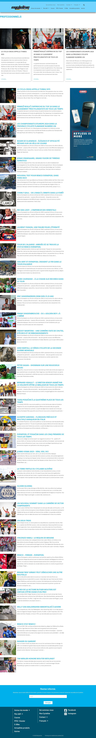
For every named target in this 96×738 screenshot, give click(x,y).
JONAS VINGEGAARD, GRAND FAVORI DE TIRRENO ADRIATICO (38, 159)
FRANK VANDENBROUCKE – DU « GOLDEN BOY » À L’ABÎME (38, 314)
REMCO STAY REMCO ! (26, 624)
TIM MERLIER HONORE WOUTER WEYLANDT (36, 658)
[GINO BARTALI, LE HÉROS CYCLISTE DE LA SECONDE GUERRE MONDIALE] (8, 354)
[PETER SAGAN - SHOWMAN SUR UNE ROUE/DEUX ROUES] (8, 371)
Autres (83, 8)
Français (76, 4)
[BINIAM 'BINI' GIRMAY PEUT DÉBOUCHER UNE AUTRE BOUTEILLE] (8, 579)
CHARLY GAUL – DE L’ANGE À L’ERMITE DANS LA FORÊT (40, 193)
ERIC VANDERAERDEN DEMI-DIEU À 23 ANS (35, 296)
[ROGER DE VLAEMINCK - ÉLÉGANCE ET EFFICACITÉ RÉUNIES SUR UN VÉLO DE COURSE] (8, 147)
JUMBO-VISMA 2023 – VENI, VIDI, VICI (33, 451)
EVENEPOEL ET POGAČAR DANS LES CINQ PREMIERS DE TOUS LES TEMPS (40, 435)
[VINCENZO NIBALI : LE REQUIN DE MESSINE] (8, 544)
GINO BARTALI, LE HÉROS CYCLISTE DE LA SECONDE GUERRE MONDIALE (39, 349)
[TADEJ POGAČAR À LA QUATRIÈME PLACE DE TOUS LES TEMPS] (8, 406)
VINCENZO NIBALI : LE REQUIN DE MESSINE (35, 538)
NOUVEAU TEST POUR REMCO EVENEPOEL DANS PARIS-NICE (37, 176)
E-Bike (66, 8)
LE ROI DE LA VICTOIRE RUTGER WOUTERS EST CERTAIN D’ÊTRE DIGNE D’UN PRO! (36, 590)
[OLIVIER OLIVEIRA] (8, 492)
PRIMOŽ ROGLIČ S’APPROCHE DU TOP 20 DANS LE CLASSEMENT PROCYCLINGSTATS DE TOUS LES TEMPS (48, 55)
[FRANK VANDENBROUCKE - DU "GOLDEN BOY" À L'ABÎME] (8, 319)
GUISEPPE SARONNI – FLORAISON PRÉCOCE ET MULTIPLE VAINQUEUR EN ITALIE (37, 418)
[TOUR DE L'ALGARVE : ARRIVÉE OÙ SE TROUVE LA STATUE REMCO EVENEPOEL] (8, 250)
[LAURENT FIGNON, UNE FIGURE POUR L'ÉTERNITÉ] (8, 233)
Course (53, 8)
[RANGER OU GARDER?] (8, 647)
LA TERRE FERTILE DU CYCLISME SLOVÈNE (34, 469)
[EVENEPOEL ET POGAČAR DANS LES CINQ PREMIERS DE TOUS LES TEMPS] (8, 440)
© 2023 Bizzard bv (37, 735)
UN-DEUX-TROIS (24, 520)
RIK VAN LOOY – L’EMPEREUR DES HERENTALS (36, 210)
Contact (68, 4)
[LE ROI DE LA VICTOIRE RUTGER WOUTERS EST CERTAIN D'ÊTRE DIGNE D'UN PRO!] (8, 595)
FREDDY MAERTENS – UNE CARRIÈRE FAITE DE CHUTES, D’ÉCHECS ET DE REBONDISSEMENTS (40, 332)
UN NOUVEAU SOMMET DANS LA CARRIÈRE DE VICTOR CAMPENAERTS (40, 504)
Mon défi (45, 8)
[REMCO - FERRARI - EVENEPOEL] (8, 561)
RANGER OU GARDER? (26, 641)
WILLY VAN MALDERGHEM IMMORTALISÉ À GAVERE (39, 607)
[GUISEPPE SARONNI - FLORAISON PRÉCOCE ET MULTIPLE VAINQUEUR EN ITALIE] (8, 423)
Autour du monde (35, 8)
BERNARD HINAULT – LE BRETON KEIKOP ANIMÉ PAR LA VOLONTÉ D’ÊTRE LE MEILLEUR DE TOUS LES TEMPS (40, 383)
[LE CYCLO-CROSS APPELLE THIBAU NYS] (15, 38)
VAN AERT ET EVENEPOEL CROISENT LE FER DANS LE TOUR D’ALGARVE (39, 263)
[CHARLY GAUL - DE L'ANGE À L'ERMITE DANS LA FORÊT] (8, 199)
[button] (83, 5)
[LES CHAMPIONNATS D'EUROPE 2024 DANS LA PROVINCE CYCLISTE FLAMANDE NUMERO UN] (80, 38)
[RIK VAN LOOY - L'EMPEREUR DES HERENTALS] (8, 216)
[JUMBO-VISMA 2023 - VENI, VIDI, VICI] (8, 457)
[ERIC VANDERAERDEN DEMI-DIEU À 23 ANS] (8, 302)
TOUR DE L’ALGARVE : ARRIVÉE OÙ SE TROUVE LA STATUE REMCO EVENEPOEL (38, 245)
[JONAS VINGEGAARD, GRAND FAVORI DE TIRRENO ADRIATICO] (8, 165)
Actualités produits (74, 8)
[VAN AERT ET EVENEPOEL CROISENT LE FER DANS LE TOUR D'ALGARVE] (8, 268)
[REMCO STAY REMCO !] (8, 630)
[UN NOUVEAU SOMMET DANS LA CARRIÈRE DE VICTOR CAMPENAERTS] (8, 509)
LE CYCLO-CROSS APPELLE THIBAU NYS (14, 52)
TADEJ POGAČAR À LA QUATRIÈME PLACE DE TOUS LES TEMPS (40, 401)
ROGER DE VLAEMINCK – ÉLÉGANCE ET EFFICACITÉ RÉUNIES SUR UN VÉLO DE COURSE (38, 142)
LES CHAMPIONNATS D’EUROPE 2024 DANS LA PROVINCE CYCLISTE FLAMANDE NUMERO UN (80, 54)
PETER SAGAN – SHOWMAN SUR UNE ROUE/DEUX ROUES (38, 366)
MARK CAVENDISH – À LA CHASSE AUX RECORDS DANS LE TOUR (40, 280)
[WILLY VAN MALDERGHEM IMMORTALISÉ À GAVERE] (8, 613)
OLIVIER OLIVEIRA (24, 486)
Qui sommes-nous (50, 4)
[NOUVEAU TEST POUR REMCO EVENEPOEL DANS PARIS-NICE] (8, 181)
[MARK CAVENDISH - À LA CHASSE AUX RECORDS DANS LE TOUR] (8, 285)
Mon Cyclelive (60, 4)
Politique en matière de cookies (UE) (54, 735)
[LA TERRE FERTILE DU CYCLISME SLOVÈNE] (8, 475)
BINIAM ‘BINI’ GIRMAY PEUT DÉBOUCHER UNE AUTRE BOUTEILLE (39, 573)
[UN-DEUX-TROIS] (8, 526)
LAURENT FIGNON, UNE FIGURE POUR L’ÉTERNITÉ (38, 227)
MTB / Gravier (59, 8)
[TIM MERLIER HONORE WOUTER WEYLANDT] (8, 664)
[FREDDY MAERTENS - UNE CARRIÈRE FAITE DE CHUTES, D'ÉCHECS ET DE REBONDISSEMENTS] (8, 337)
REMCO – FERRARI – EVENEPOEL (30, 555)
